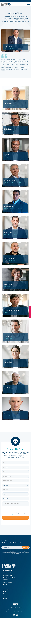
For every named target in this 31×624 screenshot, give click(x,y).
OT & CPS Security (7, 579)
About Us (5, 593)
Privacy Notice (16, 553)
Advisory (5, 584)
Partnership (5, 586)
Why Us (4, 591)
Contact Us (5, 598)
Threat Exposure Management (9, 572)
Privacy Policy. (10, 514)
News (4, 596)
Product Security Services (8, 582)
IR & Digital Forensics (7, 575)
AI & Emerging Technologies (9, 577)
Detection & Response (7, 570)
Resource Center (6, 589)
